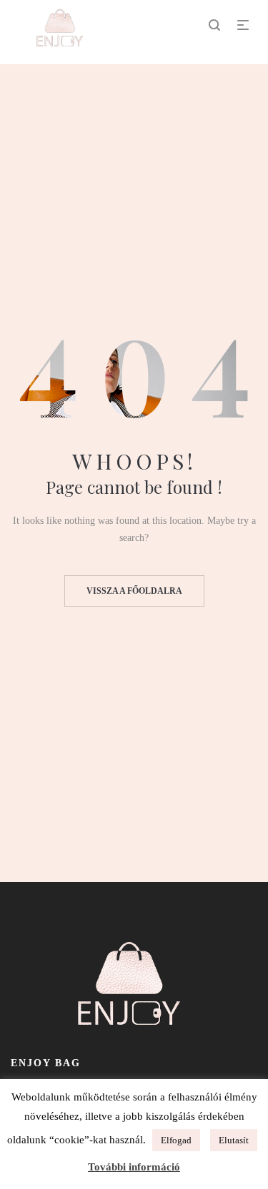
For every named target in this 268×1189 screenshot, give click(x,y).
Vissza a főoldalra (134, 591)
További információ (134, 1167)
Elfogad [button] (176, 1140)
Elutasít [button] (234, 1140)
